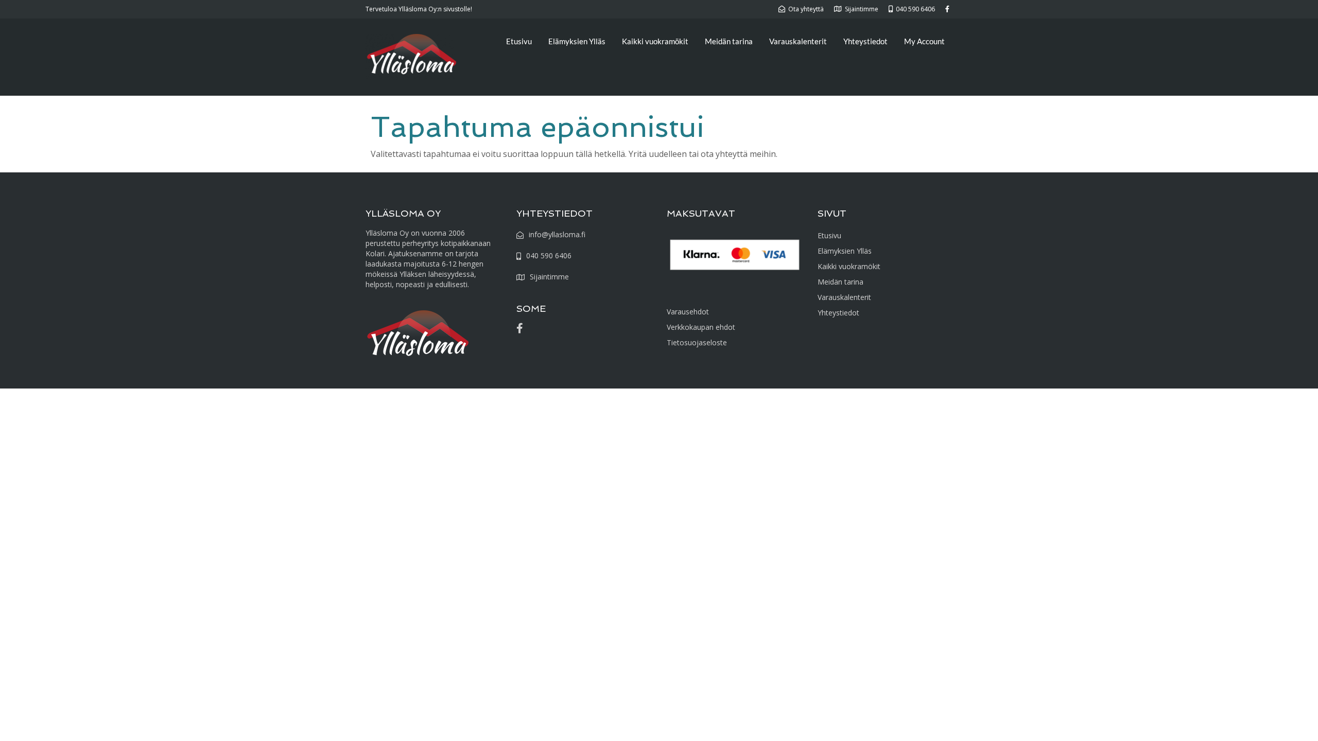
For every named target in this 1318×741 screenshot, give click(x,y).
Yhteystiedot (865, 41)
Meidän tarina (729, 41)
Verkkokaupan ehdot (701, 327)
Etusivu (519, 41)
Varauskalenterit (798, 41)
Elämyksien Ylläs (576, 41)
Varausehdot (688, 311)
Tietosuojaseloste (697, 342)
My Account (924, 41)
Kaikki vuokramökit (655, 41)
